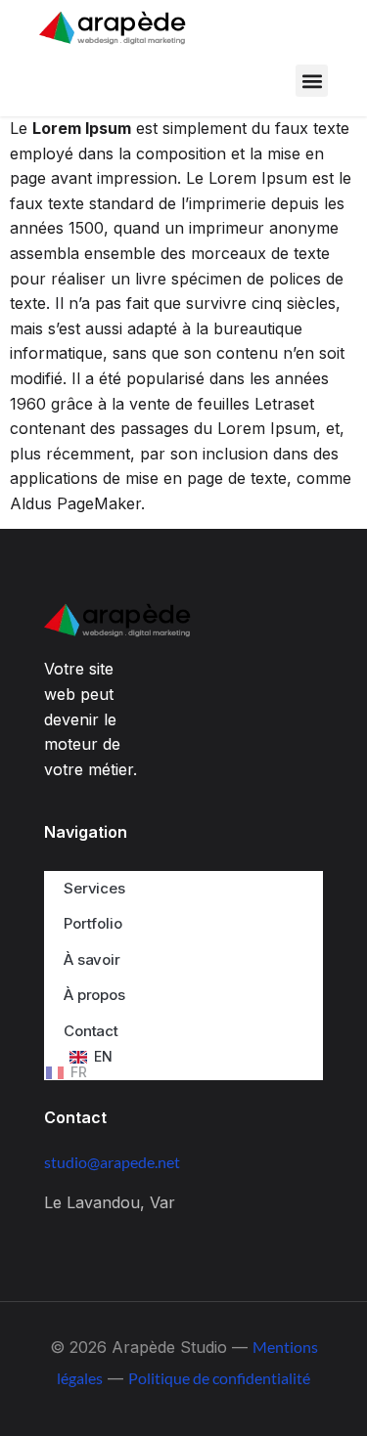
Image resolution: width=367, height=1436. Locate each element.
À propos (94, 994)
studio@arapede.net (112, 1162)
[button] (312, 81)
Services (94, 888)
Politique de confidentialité (219, 1378)
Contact (91, 1031)
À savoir (92, 959)
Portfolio (93, 923)
